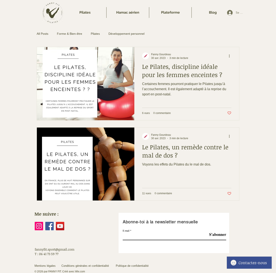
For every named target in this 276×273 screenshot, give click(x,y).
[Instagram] (39, 226)
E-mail (126, 230)
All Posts (42, 33)
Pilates (95, 33)
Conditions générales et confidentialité (85, 265)
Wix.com (80, 271)
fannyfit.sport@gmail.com (54, 249)
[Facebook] (49, 226)
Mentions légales (45, 265)
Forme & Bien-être (69, 33)
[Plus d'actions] (230, 55)
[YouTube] (60, 226)
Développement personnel (126, 33)
